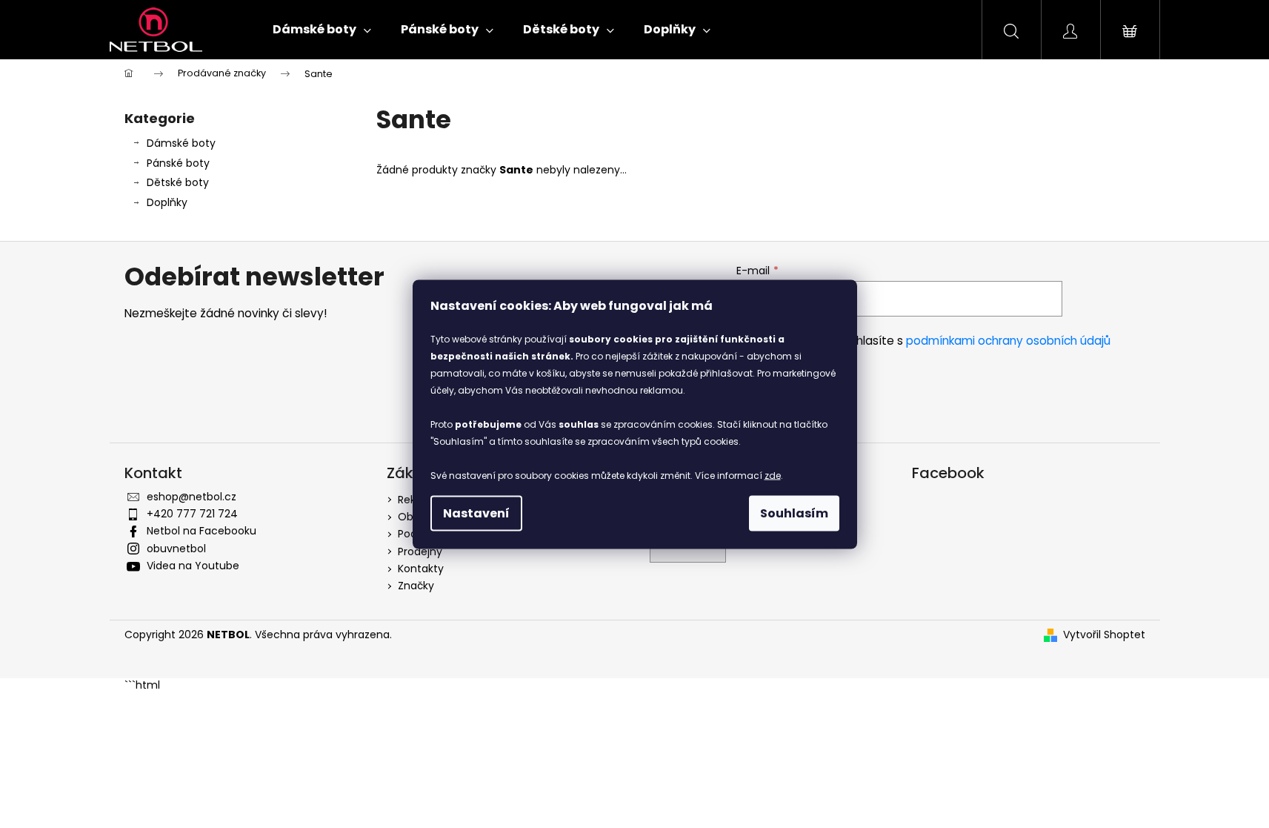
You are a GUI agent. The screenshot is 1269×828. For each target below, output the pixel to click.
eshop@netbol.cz (191, 496)
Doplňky (167, 202)
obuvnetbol (176, 548)
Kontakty (421, 568)
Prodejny (420, 551)
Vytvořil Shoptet (1104, 635)
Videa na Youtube (193, 565)
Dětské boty (178, 182)
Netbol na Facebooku (201, 530)
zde (773, 474)
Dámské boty (181, 143)
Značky (416, 585)
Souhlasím (794, 512)
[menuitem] (322, 29)
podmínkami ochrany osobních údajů (1008, 340)
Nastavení (476, 512)
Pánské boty (178, 163)
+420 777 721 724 (192, 513)
